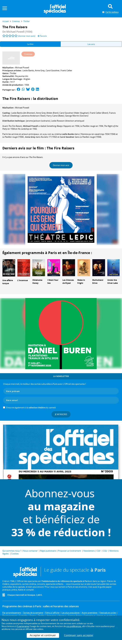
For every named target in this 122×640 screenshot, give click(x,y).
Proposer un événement (69, 550)
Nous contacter (30, 550)
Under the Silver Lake (112, 281)
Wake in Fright (81, 281)
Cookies (15, 553)
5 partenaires (23, 626)
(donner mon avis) (26, 36)
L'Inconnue (22, 280)
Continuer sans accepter (78, 635)
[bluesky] (28, 89)
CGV (99, 550)
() (23, 112)
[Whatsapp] (23, 89)
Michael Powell (22, 67)
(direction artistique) (67, 120)
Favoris (43, 36)
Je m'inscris (61, 414)
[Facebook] (18, 89)
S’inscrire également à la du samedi (31, 407)
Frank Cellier (66, 70)
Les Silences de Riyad (68, 281)
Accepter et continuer (43, 635)
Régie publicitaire (48, 550)
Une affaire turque (7, 282)
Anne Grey (40, 70)
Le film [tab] (30, 44)
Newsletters (89, 550)
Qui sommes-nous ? (11, 550)
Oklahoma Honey (37, 281)
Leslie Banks (28, 70)
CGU (105, 550)
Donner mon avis (61, 165)
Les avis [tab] (91, 44)
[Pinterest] (33, 89)
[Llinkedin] (37, 89)
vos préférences (73, 626)
